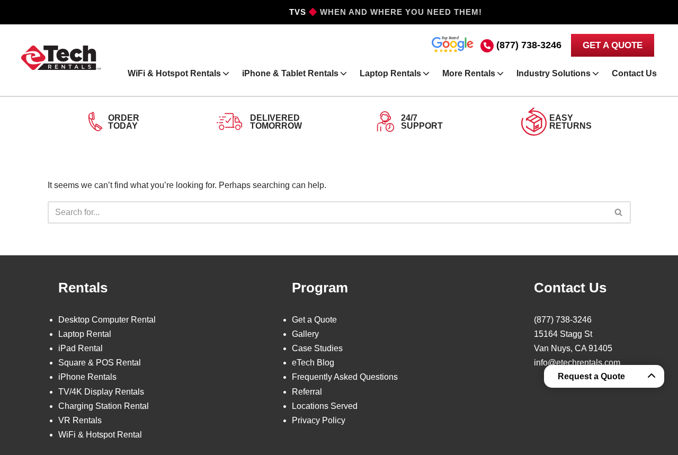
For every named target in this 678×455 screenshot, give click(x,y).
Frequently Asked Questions (345, 376)
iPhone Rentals (87, 376)
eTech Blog (313, 362)
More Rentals (468, 73)
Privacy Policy (318, 420)
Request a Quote (591, 376)
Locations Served (325, 406)
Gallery (305, 333)
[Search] (619, 212)
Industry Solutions (553, 73)
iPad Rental (80, 348)
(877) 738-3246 (528, 45)
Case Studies (317, 348)
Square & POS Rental (99, 362)
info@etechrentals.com (577, 362)
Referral (307, 391)
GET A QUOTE (613, 45)
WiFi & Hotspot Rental (100, 434)
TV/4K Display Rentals (101, 391)
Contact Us (634, 73)
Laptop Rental (84, 333)
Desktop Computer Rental (107, 319)
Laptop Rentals (390, 73)
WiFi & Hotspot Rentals (174, 73)
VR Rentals (80, 420)
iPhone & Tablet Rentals (290, 73)
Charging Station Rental (103, 406)
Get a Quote (314, 319)
